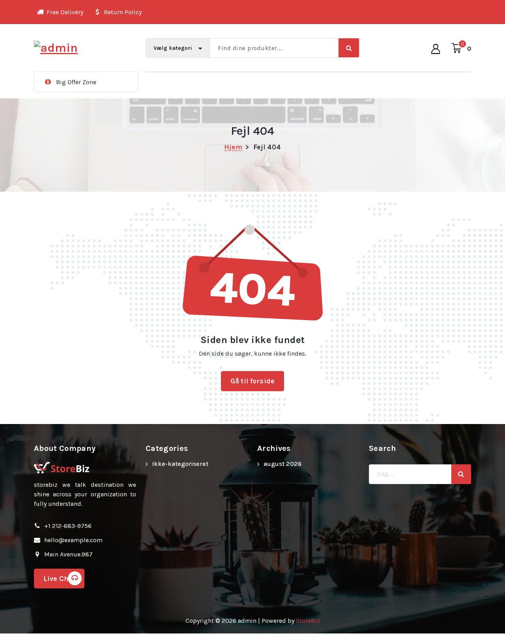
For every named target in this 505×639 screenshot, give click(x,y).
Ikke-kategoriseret (180, 463)
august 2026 (282, 463)
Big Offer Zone (76, 82)
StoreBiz (308, 620)
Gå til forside (252, 381)
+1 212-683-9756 (68, 526)
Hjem (233, 147)
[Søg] (461, 474)
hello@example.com (73, 540)
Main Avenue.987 (68, 554)
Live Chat (59, 578)
